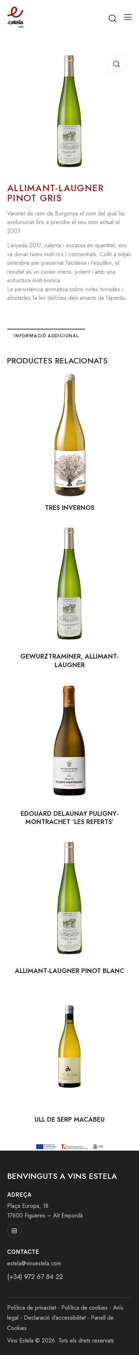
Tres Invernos (69, 508)
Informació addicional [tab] (46, 336)
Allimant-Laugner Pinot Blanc (69, 971)
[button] (128, 17)
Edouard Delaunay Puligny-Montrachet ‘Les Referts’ (70, 818)
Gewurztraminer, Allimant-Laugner (69, 660)
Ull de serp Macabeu (70, 1120)
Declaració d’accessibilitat (55, 1318)
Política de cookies (84, 1308)
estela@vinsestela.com (34, 1263)
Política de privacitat (31, 1308)
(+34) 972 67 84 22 (35, 1276)
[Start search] (112, 18)
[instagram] (14, 1231)
